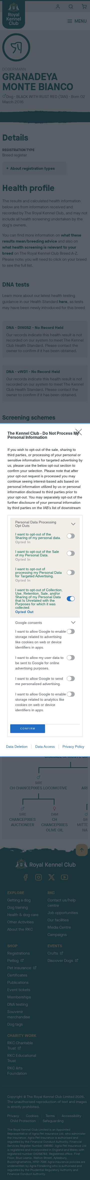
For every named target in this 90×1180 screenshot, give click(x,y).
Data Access (45, 747)
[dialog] (45, 590)
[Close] (80, 434)
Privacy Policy (73, 747)
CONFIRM (27, 728)
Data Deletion (17, 747)
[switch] (71, 535)
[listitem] (45, 523)
